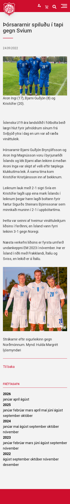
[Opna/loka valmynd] (64, 6)
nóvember (11, 432)
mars (29, 410)
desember (11, 465)
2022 (7, 454)
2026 (7, 394)
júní (51, 410)
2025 (7, 405)
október (27, 416)
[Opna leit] (54, 7)
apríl (16, 399)
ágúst (24, 399)
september (12, 416)
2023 (7, 437)
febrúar (19, 410)
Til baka (9, 367)
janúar (8, 399)
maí (44, 410)
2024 (7, 421)
